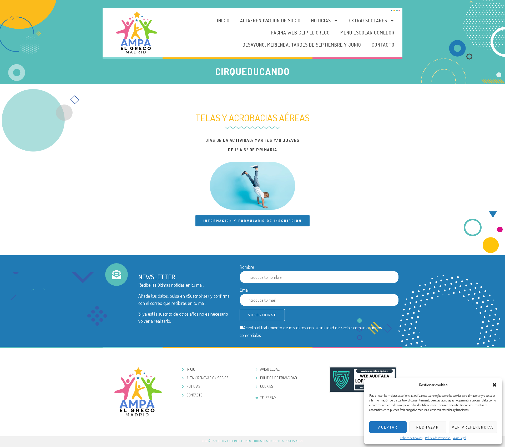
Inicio (223, 20)
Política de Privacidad (438, 438)
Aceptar (388, 427)
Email (244, 290)
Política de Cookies (411, 438)
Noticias (321, 20)
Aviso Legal (459, 438)
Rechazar (427, 427)
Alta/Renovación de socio (270, 20)
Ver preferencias (473, 427)
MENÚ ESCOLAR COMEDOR (367, 33)
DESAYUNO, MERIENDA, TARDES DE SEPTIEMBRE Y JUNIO (302, 45)
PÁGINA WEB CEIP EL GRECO (300, 33)
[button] (494, 385)
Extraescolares (368, 20)
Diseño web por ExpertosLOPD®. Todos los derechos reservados (252, 441)
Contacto (383, 45)
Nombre (247, 267)
